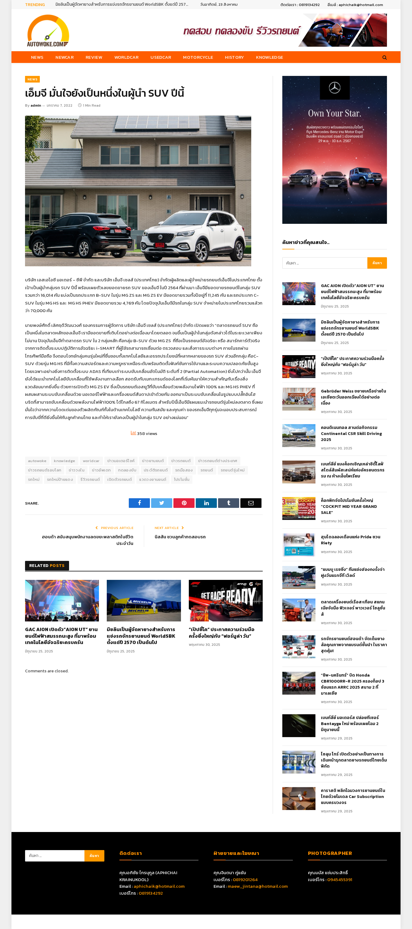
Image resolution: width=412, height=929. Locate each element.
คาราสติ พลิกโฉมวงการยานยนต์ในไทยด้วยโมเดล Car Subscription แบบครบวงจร (353, 797)
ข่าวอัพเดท (101, 470)
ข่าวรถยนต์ (181, 461)
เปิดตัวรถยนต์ (119, 479)
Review (94, 57)
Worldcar (126, 57)
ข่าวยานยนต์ (153, 461)
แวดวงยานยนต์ (152, 479)
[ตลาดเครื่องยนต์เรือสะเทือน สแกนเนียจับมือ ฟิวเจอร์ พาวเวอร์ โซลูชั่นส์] (298, 610)
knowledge (64, 461)
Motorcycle (198, 57)
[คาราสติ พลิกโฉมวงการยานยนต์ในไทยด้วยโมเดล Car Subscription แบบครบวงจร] (298, 798)
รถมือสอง (184, 470)
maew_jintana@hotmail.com (258, 886)
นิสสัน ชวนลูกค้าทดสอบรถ (180, 536)
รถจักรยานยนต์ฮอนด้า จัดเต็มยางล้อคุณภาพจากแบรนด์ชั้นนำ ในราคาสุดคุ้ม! (354, 645)
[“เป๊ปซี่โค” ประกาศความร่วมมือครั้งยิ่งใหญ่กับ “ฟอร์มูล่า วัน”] (226, 600)
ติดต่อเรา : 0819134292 (300, 5)
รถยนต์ (207, 470)
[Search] (384, 57)
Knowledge (269, 57)
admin (35, 105)
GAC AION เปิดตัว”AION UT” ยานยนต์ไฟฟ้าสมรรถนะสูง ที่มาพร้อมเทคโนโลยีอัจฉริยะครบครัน (61, 636)
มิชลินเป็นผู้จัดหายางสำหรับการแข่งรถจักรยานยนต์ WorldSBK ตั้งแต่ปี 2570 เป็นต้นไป (123, 4)
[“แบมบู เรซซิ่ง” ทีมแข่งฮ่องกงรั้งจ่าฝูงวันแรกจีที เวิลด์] (298, 577)
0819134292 (151, 893)
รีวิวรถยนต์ (90, 479)
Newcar (64, 57)
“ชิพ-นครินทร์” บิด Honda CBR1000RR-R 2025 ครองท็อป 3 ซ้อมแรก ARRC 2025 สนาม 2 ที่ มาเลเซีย (352, 684)
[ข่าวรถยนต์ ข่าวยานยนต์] (48, 30)
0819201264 (245, 879)
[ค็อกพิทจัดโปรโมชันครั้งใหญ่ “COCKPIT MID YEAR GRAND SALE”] (298, 508)
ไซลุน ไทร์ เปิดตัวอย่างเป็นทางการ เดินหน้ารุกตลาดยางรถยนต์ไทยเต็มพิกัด (354, 760)
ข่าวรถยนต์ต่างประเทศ (217, 461)
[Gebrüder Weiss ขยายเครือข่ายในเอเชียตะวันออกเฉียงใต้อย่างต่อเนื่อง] (298, 399)
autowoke (37, 461)
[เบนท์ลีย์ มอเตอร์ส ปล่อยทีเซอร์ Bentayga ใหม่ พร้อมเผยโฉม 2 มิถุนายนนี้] (298, 725)
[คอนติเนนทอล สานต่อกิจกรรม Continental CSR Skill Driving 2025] (298, 435)
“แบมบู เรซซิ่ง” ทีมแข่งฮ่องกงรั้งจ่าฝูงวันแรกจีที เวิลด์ (353, 573)
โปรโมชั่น (182, 479)
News (37, 57)
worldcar (91, 461)
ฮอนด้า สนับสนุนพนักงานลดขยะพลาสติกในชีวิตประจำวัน (87, 540)
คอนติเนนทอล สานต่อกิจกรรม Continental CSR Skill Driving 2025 (351, 434)
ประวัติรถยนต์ (156, 470)
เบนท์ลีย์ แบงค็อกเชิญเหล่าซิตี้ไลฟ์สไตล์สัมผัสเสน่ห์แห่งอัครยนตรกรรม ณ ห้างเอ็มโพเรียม (353, 470)
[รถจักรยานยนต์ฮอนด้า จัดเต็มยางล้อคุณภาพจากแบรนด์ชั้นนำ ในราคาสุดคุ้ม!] (298, 646)
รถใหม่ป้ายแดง (60, 479)
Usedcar (161, 57)
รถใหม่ (34, 479)
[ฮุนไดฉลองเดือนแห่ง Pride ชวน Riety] (298, 544)
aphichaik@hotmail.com (159, 886)
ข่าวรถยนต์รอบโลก (44, 470)
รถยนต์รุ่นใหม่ (233, 470)
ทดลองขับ (127, 470)
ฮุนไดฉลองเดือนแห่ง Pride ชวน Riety (350, 540)
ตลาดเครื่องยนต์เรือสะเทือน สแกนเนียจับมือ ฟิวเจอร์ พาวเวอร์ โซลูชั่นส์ (353, 608)
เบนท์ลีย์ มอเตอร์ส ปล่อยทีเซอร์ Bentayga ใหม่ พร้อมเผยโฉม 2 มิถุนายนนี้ (350, 724)
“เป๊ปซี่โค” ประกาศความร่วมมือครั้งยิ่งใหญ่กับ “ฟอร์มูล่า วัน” (222, 633)
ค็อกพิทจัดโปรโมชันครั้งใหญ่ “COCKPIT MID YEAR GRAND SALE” (349, 507)
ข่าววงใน (76, 470)
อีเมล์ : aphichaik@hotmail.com (355, 5)
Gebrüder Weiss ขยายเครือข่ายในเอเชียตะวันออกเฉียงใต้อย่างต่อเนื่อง (353, 397)
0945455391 (339, 879)
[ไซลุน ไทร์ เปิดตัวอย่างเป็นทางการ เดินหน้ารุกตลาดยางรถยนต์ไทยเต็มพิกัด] (298, 762)
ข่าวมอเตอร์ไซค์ (121, 461)
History (234, 57)
